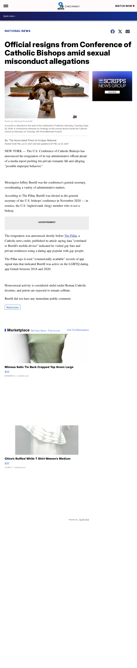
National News (18, 31)
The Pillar (70, 235)
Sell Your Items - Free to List (45, 331)
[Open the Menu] (6, 6)
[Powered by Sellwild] (84, 520)
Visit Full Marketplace (78, 330)
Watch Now (124, 6)
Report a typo (13, 307)
